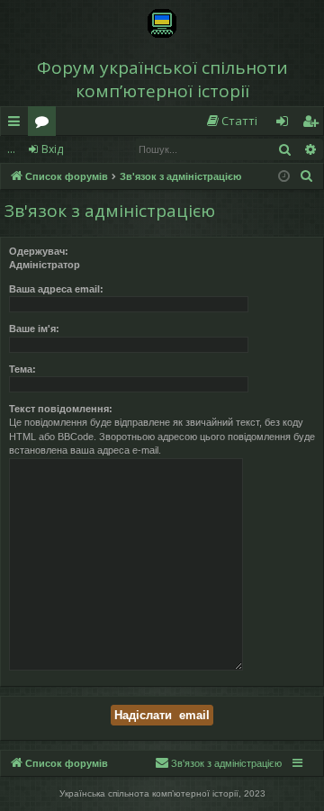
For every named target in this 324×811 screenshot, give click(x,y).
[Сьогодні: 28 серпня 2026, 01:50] (284, 177)
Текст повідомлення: (60, 408)
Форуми (45, 124)
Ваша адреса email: (56, 289)
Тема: (22, 369)
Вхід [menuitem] (288, 124)
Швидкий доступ (17, 124)
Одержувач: (38, 251)
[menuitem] (231, 121)
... (11, 149)
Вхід (52, 149)
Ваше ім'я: (34, 328)
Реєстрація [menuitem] (314, 124)
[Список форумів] (162, 23)
